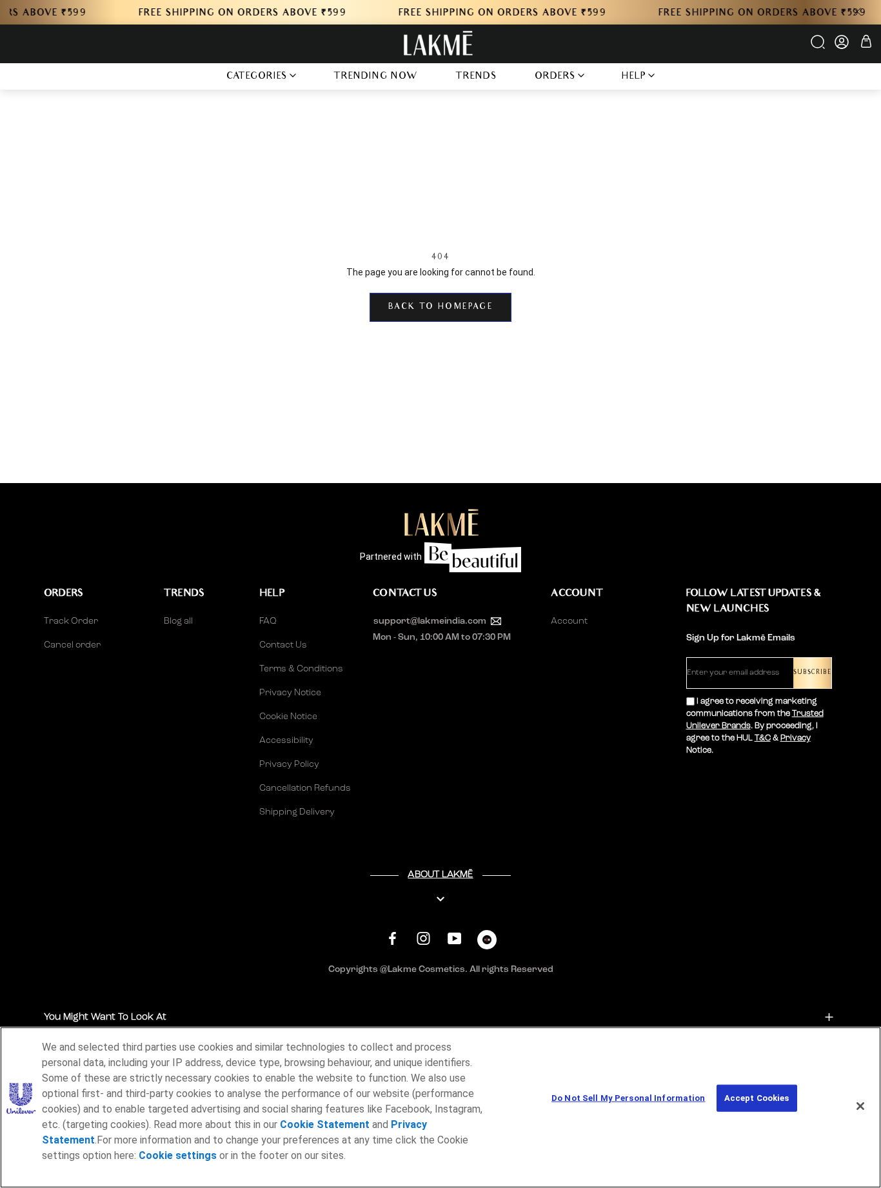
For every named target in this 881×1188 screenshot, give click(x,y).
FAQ (268, 621)
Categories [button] (257, 77)
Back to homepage (440, 307)
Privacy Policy (289, 764)
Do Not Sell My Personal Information (628, 1098)
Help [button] (634, 77)
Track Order (71, 621)
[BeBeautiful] (486, 942)
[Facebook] (392, 938)
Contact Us (283, 644)
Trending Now (375, 77)
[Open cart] (866, 43)
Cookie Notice (288, 716)
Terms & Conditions (301, 668)
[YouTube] (454, 938)
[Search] (818, 46)
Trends (476, 77)
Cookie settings (178, 1155)
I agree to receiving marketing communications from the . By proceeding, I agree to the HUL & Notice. (755, 726)
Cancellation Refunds (305, 788)
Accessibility (286, 740)
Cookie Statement (325, 1124)
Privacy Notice (290, 692)
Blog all (178, 621)
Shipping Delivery (297, 812)
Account (569, 621)
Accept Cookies (756, 1098)
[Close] (860, 1106)
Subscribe (812, 673)
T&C (763, 738)
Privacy (795, 738)
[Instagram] (423, 938)
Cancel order (72, 644)
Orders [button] (555, 77)
